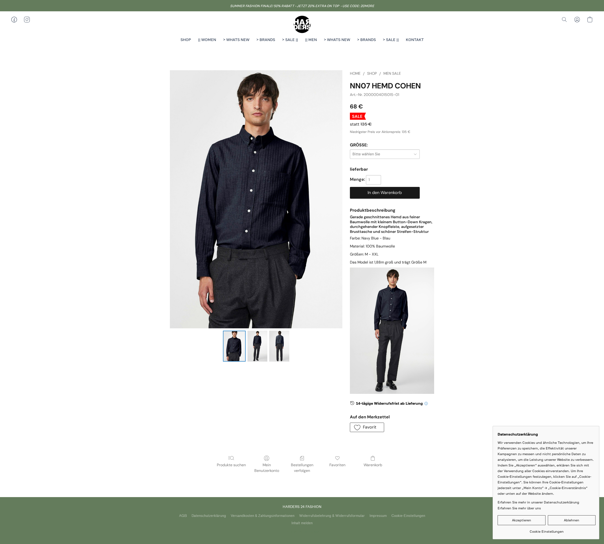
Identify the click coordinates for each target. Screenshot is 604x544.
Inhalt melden (302, 523)
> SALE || (290, 39)
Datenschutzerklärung (209, 516)
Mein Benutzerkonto (266, 467)
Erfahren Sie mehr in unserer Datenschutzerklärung (538, 502)
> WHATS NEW (236, 39)
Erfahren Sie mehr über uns (519, 508)
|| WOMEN (207, 39)
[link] (547, 529)
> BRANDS (265, 39)
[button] (302, 24)
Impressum (378, 516)
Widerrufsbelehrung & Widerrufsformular (332, 516)
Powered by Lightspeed (302, 531)
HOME (355, 73)
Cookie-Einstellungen (408, 516)
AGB (183, 516)
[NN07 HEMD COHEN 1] (257, 346)
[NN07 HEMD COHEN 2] (279, 346)
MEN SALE (392, 73)
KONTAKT (415, 39)
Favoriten (337, 464)
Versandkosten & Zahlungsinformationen (262, 516)
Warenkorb (373, 464)
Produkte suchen (231, 464)
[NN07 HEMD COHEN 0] (234, 346)
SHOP (185, 39)
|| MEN (311, 39)
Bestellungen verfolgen (302, 467)
